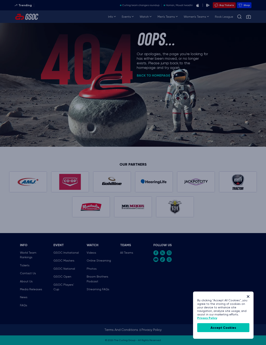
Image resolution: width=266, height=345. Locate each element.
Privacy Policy (207, 318)
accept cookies (223, 328)
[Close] (248, 296)
